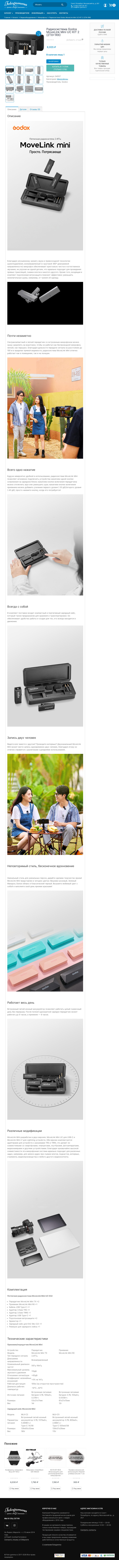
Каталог (7, 13)
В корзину (54, 61)
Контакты (63, 13)
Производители (22, 13)
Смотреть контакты (88, 1530)
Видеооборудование (28, 17)
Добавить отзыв (73, 40)
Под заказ (15, 1488)
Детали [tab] (23, 109)
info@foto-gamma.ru (80, 7)
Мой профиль (105, 5)
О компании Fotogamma (51, 1545)
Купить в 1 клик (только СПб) (60, 68)
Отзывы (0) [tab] (35, 109)
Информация (37, 13)
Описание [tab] (11, 109)
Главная (7, 17)
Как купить (52, 13)
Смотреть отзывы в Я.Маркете (16, 1540)
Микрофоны (42, 17)
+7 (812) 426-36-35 (79, 6)
